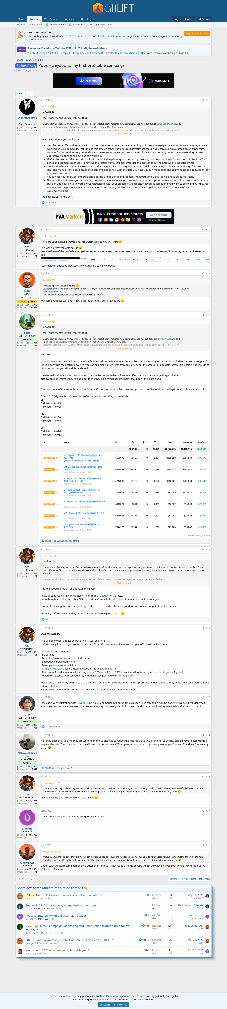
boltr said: (48, 556)
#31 (208, 845)
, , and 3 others (63, 540)
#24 (208, 315)
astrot (200, 953)
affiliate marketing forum (111, 36)
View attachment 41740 (54, 291)
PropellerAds (49, 668)
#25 (208, 549)
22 (62, 933)
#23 (208, 273)
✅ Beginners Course (56, 24)
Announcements (50, 943)
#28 (208, 735)
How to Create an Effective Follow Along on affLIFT (69, 895)
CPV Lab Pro (31, 918)
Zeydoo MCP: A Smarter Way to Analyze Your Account (61, 905)
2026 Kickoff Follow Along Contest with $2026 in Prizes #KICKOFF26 (70, 940)
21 (58, 933)
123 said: (47, 106)
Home (21, 19)
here (130, 675)
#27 (208, 697)
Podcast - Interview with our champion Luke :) (56, 915)
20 (55, 933)
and (51, 202)
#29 (208, 776)
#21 (208, 100)
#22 (208, 229)
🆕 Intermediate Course (80, 24)
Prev (21, 93)
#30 (208, 810)
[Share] (203, 100)
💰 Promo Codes (103, 24)
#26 (208, 628)
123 (19, 70)
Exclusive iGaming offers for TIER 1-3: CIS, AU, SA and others (67, 48)
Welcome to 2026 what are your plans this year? (57, 950)
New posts (20, 24)
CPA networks (75, 375)
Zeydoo (104, 595)
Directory (86, 19)
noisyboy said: (50, 783)
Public (47, 898)
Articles (69, 19)
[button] (60, 19)
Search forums (36, 24)
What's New (51, 19)
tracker (55, 368)
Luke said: (48, 235)
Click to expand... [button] (125, 133)
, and (58, 768)
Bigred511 (198, 898)
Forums (34, 19)
